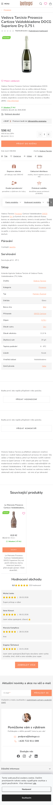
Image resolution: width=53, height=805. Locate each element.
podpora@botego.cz (29, 736)
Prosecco (18, 214)
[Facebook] (18, 756)
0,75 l (43, 320)
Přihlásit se (41, 693)
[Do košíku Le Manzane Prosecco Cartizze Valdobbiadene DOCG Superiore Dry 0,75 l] (13, 549)
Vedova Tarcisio (46, 151)
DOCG (44, 214)
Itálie (44, 366)
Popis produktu (11, 202)
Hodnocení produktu (32, 202)
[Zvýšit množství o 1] (48, 134)
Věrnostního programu (37, 121)
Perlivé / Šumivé (39, 294)
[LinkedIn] (36, 756)
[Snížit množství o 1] (40, 134)
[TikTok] (30, 756)
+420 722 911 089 (28, 740)
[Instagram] (24, 756)
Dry (11, 216)
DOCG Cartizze (40, 313)
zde (34, 783)
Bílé (44, 307)
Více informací (13, 101)
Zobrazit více (26, 665)
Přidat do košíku (26, 143)
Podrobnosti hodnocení (38, 31)
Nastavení (26, 789)
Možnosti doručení (12, 114)
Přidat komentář (26, 428)
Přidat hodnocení (26, 399)
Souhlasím (26, 797)
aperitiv (12, 247)
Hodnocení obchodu (26, 579)
